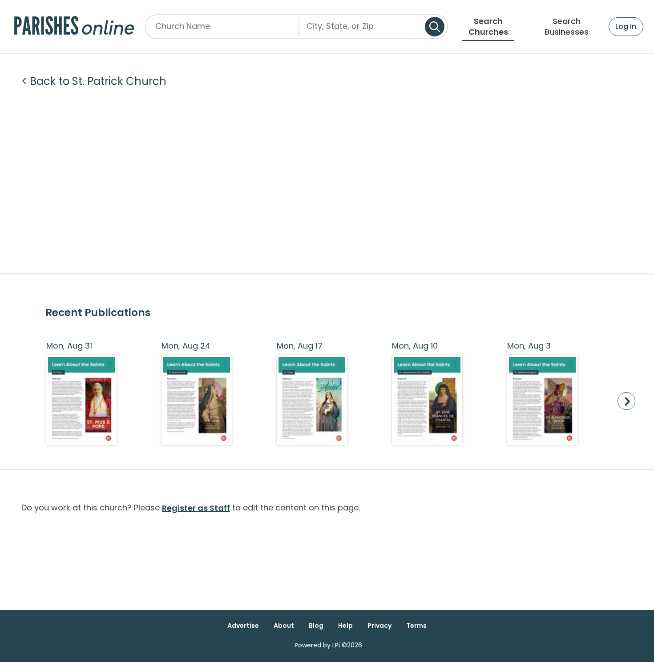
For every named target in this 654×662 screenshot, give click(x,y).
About (284, 625)
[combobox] (362, 29)
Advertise (243, 625)
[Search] (434, 26)
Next (626, 401)
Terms (416, 625)
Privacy (379, 625)
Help (345, 625)
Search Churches (488, 26)
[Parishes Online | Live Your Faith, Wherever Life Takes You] (74, 26)
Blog (316, 625)
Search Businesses (567, 26)
